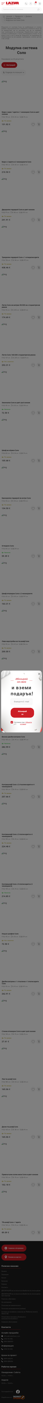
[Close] (39, 674)
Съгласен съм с (23, 723)
